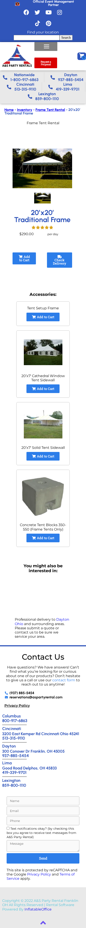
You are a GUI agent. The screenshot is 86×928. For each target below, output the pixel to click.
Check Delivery (59, 261)
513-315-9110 (13, 738)
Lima (7, 762)
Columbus (11, 716)
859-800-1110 (14, 785)
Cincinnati (11, 728)
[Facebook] (26, 12)
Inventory (24, 110)
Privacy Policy (17, 705)
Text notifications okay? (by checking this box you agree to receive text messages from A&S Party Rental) (41, 833)
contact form (63, 680)
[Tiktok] (37, 23)
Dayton (9, 746)
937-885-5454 (15, 755)
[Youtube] (48, 12)
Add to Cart (24, 258)
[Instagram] (59, 12)
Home (9, 110)
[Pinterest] (48, 23)
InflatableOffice (38, 909)
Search (66, 37)
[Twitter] (37, 12)
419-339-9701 (14, 772)
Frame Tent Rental (50, 110)
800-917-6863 (14, 720)
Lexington (11, 780)
